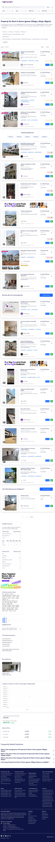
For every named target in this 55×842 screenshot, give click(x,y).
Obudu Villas (31, 783)
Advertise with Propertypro (34, 790)
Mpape (12, 608)
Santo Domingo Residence (34, 780)
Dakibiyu (14, 595)
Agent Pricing (44, 813)
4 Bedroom (23, 31)
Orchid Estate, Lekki (18, 791)
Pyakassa (4, 609)
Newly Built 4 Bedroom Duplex (28, 250)
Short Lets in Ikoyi (45, 776)
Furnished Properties (16, 39)
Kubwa (13, 605)
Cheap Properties (36, 39)
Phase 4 (16, 608)
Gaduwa (17, 596)
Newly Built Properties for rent (48, 793)
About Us (30, 813)
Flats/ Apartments (16, 34)
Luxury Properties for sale (47, 803)
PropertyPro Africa (31, 823)
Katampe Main (9, 603)
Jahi (5, 602)
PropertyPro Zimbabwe (32, 820)
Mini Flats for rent (18, 776)
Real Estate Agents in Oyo (6, 793)
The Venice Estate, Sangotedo (34, 779)
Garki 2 (13, 598)
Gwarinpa (4, 599)
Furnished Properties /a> (7, 640)
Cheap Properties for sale (47, 802)
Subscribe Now (46, 295)
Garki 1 (9, 598)
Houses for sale (4, 776)
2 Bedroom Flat (24, 495)
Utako (3, 610)
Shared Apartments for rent (20, 779)
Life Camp (4, 606)
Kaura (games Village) (6, 605)
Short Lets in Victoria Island (47, 779)
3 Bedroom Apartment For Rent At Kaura (27, 96)
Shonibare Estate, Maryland (20, 794)
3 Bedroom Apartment (26, 211)
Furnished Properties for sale (47, 799)
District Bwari (8, 596)
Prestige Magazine (32, 794)
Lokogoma (9, 606)
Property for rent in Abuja (10, 18)
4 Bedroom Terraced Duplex (28, 72)
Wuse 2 (10, 610)
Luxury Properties (44, 39)
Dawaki (3, 596)
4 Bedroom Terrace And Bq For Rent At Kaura (28, 116)
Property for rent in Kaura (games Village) (27, 18)
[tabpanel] (10, 59)
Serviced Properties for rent (47, 790)
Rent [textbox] (48, 7)
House (23, 34)
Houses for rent (17, 782)
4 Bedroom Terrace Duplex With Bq (27, 235)
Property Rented (45, 817)
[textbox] (8, 11)
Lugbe (13, 606)
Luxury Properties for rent (47, 796)
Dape (18, 595)
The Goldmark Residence (33, 782)
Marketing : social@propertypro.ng (9, 826)
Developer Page (45, 814)
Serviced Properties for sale (47, 797)
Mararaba (8, 608)
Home (2, 18)
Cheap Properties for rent (47, 794)
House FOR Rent (34, 75)
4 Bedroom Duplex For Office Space (27, 168)
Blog (29, 814)
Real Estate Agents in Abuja (6, 791)
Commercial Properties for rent (20, 773)
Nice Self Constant (25, 409)
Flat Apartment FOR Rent (33, 214)
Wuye (14, 610)
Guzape (17, 598)
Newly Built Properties (26, 39)
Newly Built (24, 257)
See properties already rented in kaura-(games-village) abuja (10, 650)
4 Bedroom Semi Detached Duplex (26, 57)
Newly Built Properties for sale (48, 800)
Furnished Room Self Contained (28, 184)
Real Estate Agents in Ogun (6, 794)
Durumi (13, 596)
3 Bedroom (17, 31)
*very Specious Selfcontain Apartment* (27, 278)
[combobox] (49, 7)
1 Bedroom (4, 31)
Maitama (4, 608)
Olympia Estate (5, 36)
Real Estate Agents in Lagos (6, 790)
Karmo (11, 602)
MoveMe (30, 793)
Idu (7, 599)
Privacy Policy (30, 817)
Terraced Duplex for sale (5, 783)
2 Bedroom (11, 31)
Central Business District (7, 595)
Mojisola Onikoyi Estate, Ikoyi (20, 793)
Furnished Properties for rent (47, 791)
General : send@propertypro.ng (9, 824)
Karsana (15, 602)
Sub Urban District (10, 609)
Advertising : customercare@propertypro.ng (11, 827)
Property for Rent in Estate (47, 806)
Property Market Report (33, 796)
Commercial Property (6, 34)
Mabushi (17, 606)
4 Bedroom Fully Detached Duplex (26, 393)
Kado (8, 602)
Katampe (4, 603)
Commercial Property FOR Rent (26, 169)
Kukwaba (17, 605)
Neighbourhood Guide (33, 791)
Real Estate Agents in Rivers (6, 796)
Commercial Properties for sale (6, 773)
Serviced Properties (6, 39)
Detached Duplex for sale (6, 779)
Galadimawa (4, 598)
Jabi (3, 602)
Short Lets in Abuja (46, 773)
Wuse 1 (7, 610)
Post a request (46, 489)
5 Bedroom (44, 136)
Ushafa (16, 609)
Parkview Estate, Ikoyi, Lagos (20, 790)
